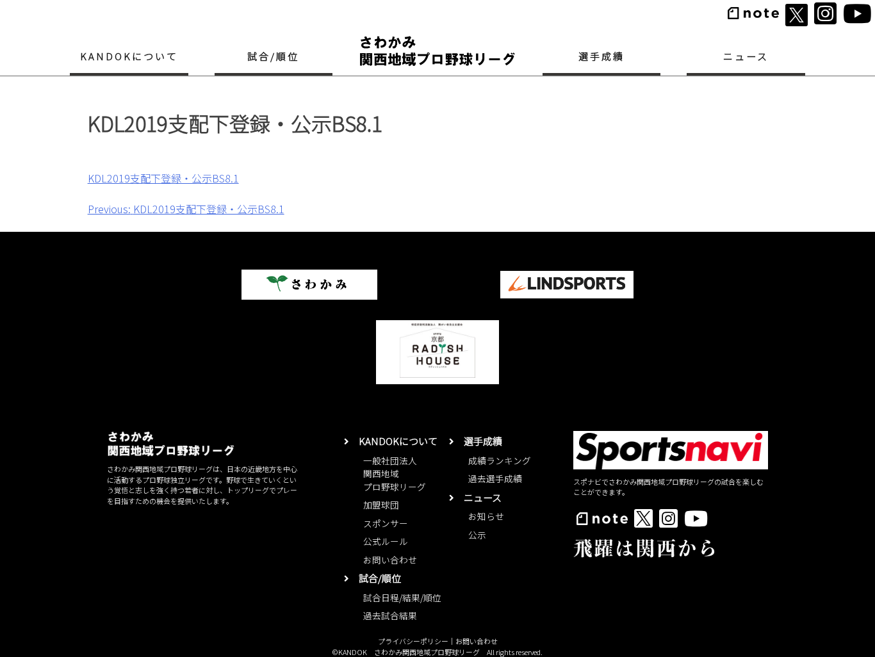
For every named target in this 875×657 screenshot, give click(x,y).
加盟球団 (381, 504)
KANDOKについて (129, 56)
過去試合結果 (390, 615)
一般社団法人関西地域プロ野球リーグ (394, 473)
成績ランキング (499, 460)
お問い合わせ (390, 559)
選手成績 (601, 56)
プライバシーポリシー (413, 641)
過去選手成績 (495, 478)
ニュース (746, 56)
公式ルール (385, 541)
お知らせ (486, 516)
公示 (477, 534)
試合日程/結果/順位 (402, 597)
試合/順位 (273, 56)
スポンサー (385, 523)
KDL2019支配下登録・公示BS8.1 (163, 178)
